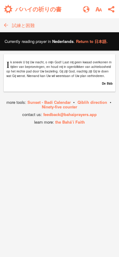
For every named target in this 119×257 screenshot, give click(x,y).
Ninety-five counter (59, 107)
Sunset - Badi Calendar (49, 102)
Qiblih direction (92, 102)
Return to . (92, 41)
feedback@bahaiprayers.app (70, 114)
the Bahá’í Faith (70, 122)
